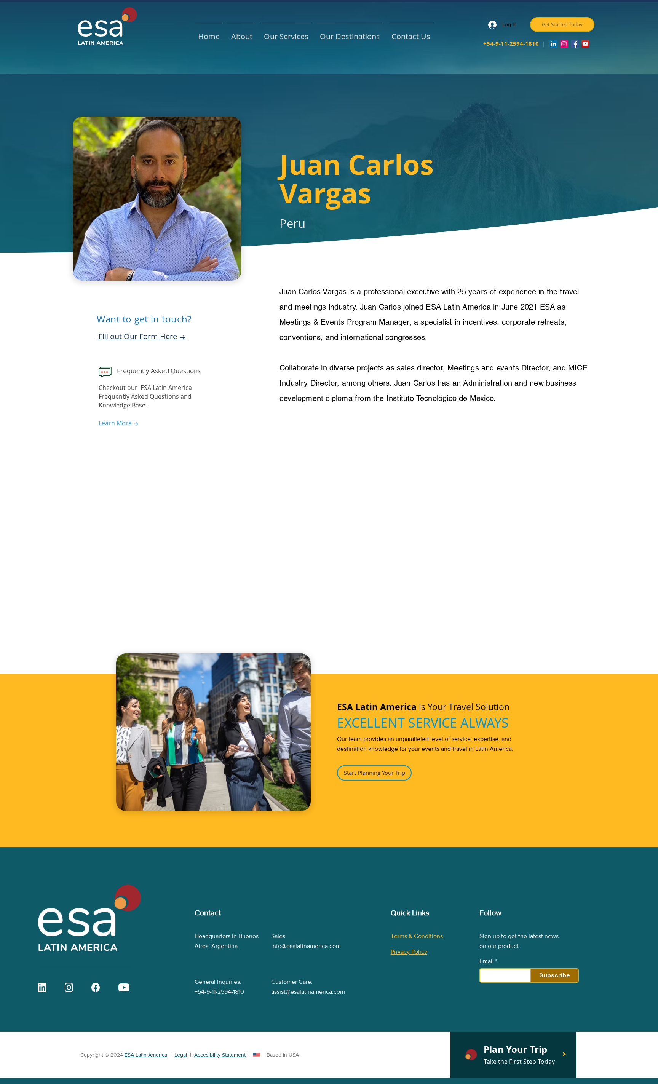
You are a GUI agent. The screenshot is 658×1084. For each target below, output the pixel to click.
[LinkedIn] (553, 44)
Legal (180, 1055)
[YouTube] (585, 44)
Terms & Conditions (417, 936)
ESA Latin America (146, 1055)
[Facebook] (574, 44)
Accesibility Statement (220, 1055)
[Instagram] (564, 44)
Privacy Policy (409, 951)
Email (486, 961)
